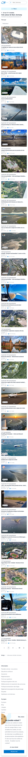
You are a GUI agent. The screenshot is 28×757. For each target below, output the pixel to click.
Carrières (3, 710)
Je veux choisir (14, 747)
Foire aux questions (6, 679)
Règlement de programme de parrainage (12, 689)
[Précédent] (4, 647)
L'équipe (3, 707)
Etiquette (3, 691)
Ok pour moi (14, 751)
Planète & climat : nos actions (9, 669)
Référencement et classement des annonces (13, 684)
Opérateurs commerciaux (8, 694)
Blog (2, 705)
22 (19, 648)
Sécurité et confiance (7, 671)
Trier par (3, 20)
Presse (3, 712)
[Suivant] (23, 647)
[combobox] (18, 2)
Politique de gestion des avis (9, 681)
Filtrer (15, 9)
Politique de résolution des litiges (10, 686)
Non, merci (21, 716)
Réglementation (5, 676)
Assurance (4, 674)
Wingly (3, 655)
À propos (3, 702)
